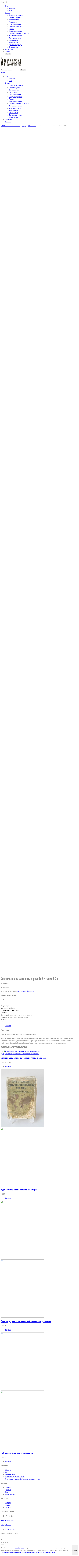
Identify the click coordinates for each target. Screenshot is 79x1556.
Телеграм (8, 1503)
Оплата (7, 1492)
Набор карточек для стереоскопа (17, 1453)
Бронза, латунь (13, 117)
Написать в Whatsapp (7, 1520)
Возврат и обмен (10, 1494)
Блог (10, 81)
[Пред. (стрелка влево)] (1, 1544)
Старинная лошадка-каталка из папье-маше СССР (24, 1058)
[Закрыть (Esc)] (1, 1542)
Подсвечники (13, 92)
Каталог (7, 83)
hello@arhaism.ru (6, 1525)
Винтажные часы (14, 90)
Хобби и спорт (13, 110)
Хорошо (75, 1550)
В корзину (8, 1066)
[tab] (41, 1026)
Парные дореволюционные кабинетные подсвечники (26, 1321)
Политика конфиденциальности (14, 1477)
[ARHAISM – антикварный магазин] (11, 65)
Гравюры (11, 99)
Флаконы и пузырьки (15, 101)
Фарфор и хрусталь (15, 108)
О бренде (8, 1470)
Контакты (8, 122)
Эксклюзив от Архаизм (16, 85)
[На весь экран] (5, 1542)
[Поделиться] (3, 1542)
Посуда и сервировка (15, 97)
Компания (12, 78)
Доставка (8, 1490)
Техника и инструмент (15, 106)
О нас (6, 76)
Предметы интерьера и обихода (19, 104)
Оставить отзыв (10, 1529)
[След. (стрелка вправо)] (3, 1544)
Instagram (8, 1505)
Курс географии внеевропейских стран (19, 1189)
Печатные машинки (15, 94)
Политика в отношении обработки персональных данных (22, 1479)
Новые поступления (15, 88)
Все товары (21, 991)
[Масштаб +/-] (7, 1542)
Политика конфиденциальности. (11, 1552)
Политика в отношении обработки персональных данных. (39, 1552)
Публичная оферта (10, 1474)
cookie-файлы (19, 1548)
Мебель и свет (13, 113)
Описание (8, 1026)
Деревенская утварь (15, 115)
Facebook (8, 1507)
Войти (3, 72)
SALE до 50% (9, 119)
